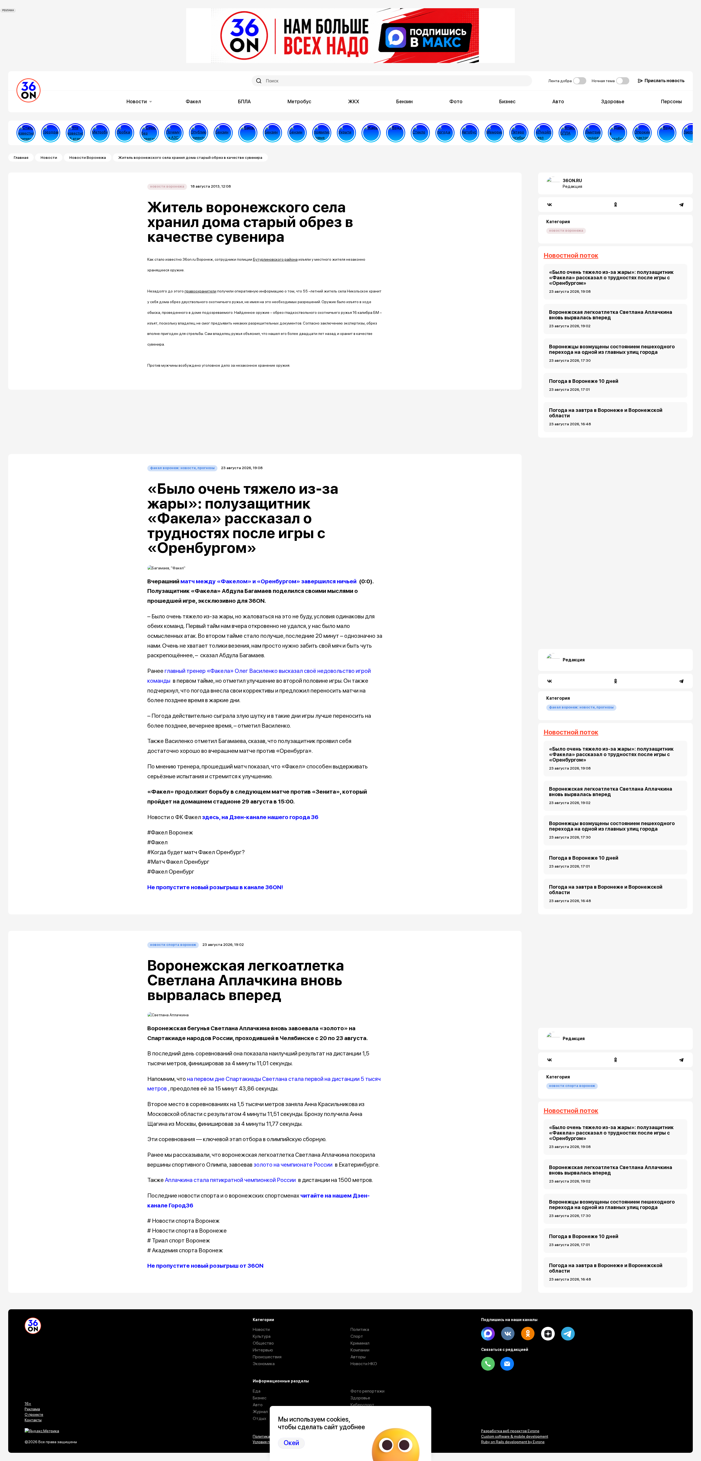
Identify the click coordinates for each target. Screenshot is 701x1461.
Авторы (358, 1356)
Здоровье (612, 101)
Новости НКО (363, 1363)
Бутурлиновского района (275, 259)
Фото (455, 101)
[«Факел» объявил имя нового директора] (592, 132)
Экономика (264, 1363)
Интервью (263, 1350)
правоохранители (200, 291)
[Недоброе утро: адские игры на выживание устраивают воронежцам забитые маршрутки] (617, 132)
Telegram (568, 1334)
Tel (488, 1364)
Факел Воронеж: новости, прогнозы (182, 468)
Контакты (33, 1420)
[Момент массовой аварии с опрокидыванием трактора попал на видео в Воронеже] (642, 132)
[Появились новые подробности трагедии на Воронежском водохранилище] (321, 132)
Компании (359, 1350)
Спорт (356, 1336)
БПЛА (244, 101)
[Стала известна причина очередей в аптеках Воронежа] (26, 132)
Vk (508, 1334)
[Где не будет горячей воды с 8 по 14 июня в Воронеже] (666, 132)
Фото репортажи (367, 1391)
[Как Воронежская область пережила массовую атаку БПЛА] (420, 132)
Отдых (259, 1418)
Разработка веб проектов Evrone (510, 1431)
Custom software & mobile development (514, 1436)
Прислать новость (665, 80)
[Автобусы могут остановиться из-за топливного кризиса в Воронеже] (469, 132)
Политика (359, 1329)
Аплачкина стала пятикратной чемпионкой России (230, 1179)
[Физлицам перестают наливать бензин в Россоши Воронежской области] (297, 132)
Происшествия (267, 1356)
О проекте (34, 1414)
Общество (263, 1343)
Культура (262, 1336)
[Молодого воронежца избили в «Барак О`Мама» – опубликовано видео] (247, 132)
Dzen (548, 1334)
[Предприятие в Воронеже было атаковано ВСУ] (568, 132)
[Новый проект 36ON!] (149, 132)
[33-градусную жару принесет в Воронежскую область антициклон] (445, 132)
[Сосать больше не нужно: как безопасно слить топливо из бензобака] (223, 132)
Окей (291, 1443)
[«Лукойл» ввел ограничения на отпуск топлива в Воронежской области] (543, 132)
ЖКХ (353, 101)
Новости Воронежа (87, 157)
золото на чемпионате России (293, 1164)
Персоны (671, 101)
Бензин (404, 101)
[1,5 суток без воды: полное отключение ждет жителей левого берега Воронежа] (395, 132)
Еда (256, 1391)
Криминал (359, 1343)
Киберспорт (362, 1404)
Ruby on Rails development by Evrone (513, 1442)
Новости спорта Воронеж (173, 945)
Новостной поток (571, 255)
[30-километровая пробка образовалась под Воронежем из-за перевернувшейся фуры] (124, 132)
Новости (137, 101)
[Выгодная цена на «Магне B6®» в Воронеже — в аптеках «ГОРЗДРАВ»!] (50, 132)
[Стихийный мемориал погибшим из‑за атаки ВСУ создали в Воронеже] (494, 132)
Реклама (32, 1409)
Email (507, 1364)
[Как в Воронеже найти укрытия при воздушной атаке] (346, 132)
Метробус (299, 101)
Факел (193, 101)
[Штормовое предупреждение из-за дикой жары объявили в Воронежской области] (371, 132)
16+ (28, 1403)
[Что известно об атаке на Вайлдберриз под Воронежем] (75, 132)
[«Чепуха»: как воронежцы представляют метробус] (100, 132)
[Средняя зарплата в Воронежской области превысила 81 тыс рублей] (691, 132)
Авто (558, 101)
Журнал (260, 1411)
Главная (21, 157)
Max (488, 1334)
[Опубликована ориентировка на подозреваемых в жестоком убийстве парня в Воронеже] (198, 132)
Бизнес (507, 101)
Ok (528, 1334)
